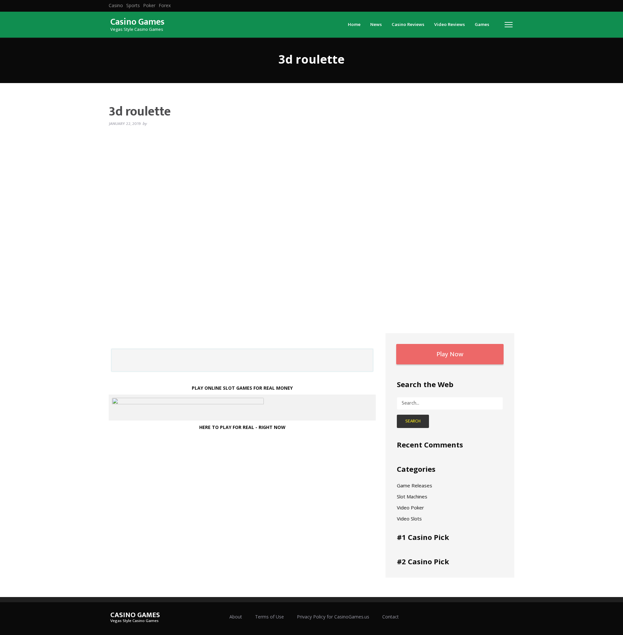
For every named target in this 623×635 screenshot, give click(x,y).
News (376, 24)
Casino (116, 5)
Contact (390, 617)
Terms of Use (269, 617)
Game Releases (414, 485)
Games (482, 24)
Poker (149, 5)
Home (354, 24)
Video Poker (410, 507)
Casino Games (137, 22)
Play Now (449, 354)
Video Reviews (449, 24)
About (235, 617)
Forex (165, 5)
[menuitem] (116, 5)
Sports (133, 5)
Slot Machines (412, 496)
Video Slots (409, 518)
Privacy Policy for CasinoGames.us (333, 617)
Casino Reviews (408, 24)
